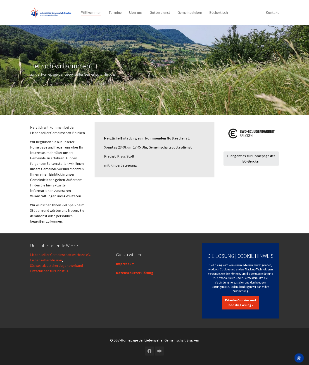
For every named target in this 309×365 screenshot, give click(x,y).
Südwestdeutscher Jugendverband (56, 265)
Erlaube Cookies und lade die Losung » (240, 302)
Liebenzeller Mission (46, 260)
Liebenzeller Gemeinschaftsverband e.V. (60, 254)
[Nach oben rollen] (299, 346)
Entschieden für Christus (49, 271)
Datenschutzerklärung (134, 272)
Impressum (125, 263)
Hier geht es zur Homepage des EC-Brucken (251, 158)
